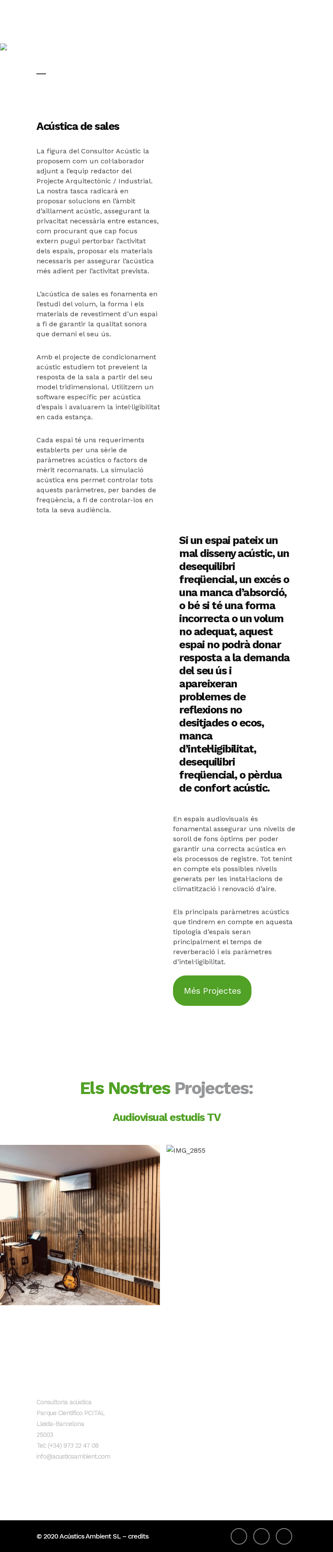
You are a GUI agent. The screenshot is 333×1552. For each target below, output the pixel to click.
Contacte (148, 1478)
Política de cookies (250, 1421)
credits (138, 1536)
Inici (140, 1392)
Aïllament (149, 1450)
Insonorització (156, 1407)
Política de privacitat (253, 1407)
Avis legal (236, 1392)
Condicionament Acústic (159, 1428)
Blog (141, 1464)
